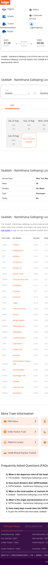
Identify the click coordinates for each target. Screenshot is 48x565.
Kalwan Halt (17, 349)
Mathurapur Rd (19, 326)
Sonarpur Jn (17, 262)
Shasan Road (18, 274)
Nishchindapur (18, 370)
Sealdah (16, 244)
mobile (39, 555)
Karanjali (16, 355)
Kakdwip (16, 381)
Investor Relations (19, 555)
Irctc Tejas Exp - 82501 (9, 538)
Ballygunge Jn (18, 250)
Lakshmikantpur (19, 338)
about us (5, 555)
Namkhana (17, 393)
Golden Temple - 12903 (9, 542)
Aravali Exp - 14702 (39, 549)
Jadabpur (16, 256)
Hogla (15, 303)
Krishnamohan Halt (20, 279)
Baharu (16, 314)
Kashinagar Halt (19, 375)
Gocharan (17, 297)
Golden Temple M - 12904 (10, 549)
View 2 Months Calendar (29, 140)
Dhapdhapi (17, 285)
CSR (32, 555)
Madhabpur (17, 332)
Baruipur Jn (17, 268)
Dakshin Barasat (19, 308)
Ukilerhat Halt (18, 387)
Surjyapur (16, 291)
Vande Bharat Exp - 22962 (10, 534)
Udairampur (17, 343)
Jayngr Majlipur (19, 320)
